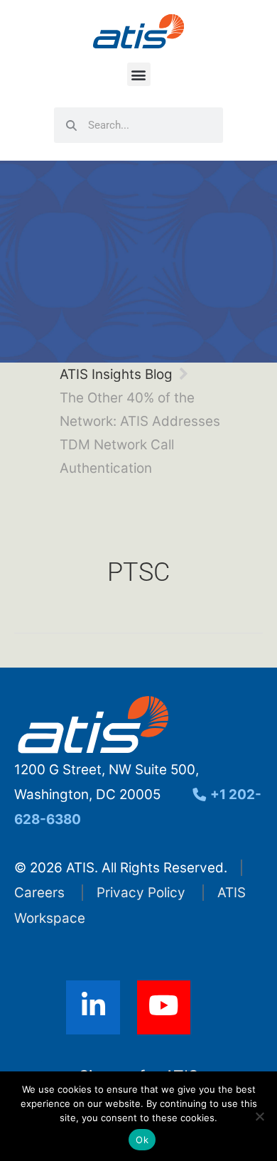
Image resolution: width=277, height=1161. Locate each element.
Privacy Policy (141, 892)
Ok (142, 1139)
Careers (39, 892)
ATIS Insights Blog (116, 374)
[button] (139, 74)
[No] (259, 1116)
